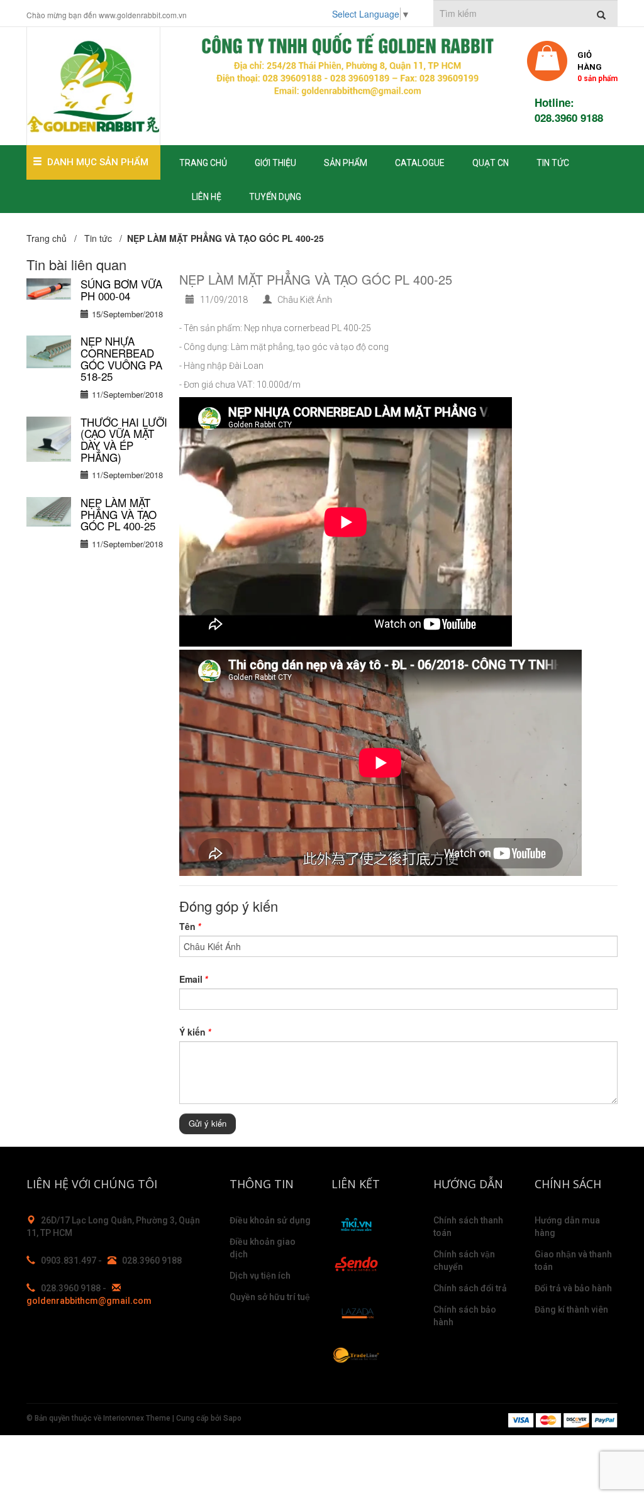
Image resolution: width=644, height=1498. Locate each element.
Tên (190, 926)
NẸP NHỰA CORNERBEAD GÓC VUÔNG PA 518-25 (121, 358)
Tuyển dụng (275, 197)
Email (193, 979)
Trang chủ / (54, 238)
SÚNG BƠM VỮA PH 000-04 (121, 289)
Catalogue (420, 163)
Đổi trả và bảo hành (573, 1288)
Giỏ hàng (597, 65)
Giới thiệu (275, 163)
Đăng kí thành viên (571, 1309)
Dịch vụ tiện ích (260, 1276)
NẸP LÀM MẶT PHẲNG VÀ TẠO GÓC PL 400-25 (118, 514)
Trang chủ (203, 163)
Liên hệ (206, 197)
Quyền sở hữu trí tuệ (270, 1297)
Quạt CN (490, 163)
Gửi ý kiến (207, 1123)
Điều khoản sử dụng (270, 1220)
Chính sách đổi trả (470, 1288)
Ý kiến (195, 1031)
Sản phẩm (345, 163)
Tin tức (552, 163)
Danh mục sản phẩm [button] (97, 162)
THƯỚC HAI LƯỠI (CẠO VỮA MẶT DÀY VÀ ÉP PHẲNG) (123, 439)
